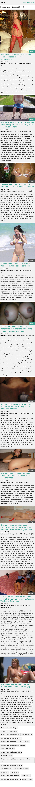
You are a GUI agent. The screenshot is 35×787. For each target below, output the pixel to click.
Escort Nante (5, 772)
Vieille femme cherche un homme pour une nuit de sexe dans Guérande (17, 185)
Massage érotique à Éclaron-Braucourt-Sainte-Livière (15, 760)
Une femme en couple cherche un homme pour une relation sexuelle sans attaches (15, 475)
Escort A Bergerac (6, 769)
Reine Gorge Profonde (8, 748)
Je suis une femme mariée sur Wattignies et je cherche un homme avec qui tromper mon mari (16, 328)
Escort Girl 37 (25, 776)
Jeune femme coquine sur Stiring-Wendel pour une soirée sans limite (15, 264)
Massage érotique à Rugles (9, 728)
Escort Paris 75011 (6, 755)
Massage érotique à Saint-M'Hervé (12, 765)
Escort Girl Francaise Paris (9, 731)
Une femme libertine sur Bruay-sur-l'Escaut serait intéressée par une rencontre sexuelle (16, 406)
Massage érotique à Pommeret (10, 735)
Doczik (3, 2)
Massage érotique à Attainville (10, 776)
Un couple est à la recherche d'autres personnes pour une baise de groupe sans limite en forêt (17, 124)
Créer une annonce (27, 2)
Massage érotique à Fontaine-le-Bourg (13, 745)
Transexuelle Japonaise (21, 769)
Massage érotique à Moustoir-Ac (11, 738)
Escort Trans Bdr (27, 735)
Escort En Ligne (27, 779)
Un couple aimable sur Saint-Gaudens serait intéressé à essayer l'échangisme (17, 56)
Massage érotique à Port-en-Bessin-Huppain (15, 741)
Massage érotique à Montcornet (11, 779)
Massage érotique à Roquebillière (11, 752)
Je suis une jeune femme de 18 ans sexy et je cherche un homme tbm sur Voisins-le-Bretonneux (17, 599)
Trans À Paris (14, 772)
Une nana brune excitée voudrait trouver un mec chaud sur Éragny (15, 685)
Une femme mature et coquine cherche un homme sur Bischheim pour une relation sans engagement (16, 527)
